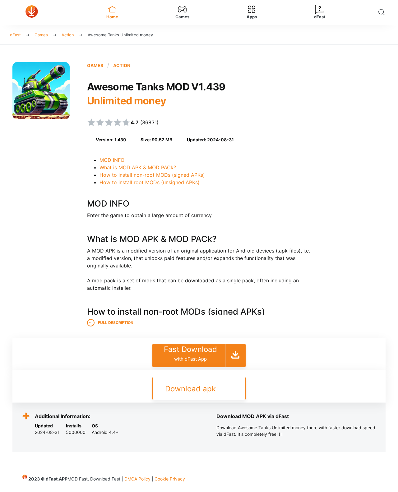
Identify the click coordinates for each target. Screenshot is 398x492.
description (115, 323)
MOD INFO (112, 160)
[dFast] (44, 12)
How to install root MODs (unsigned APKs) (150, 182)
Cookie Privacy (170, 478)
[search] (383, 12)
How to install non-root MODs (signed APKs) (152, 175)
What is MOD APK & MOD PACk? (138, 167)
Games (95, 65)
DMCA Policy (137, 478)
